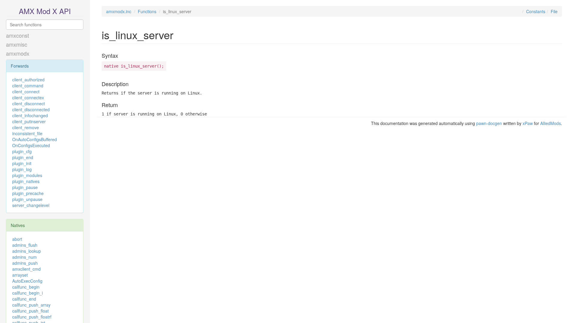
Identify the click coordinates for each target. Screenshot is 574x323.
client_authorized (28, 80)
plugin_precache (28, 193)
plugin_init (21, 163)
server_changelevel (30, 205)
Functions (147, 11)
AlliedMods (550, 123)
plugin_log (22, 169)
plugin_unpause (27, 199)
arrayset (20, 275)
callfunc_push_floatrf (31, 317)
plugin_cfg (22, 151)
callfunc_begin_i (27, 293)
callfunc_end (24, 299)
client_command (27, 86)
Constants (535, 11)
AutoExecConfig (27, 281)
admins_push (25, 263)
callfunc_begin (25, 287)
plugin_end (22, 157)
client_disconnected (31, 109)
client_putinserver (29, 121)
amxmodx (17, 53)
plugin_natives (25, 181)
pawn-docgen (489, 123)
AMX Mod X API (45, 11)
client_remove (25, 127)
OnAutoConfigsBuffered (34, 139)
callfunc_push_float (30, 311)
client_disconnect (28, 103)
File (554, 11)
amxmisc (16, 44)
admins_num (24, 257)
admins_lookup (26, 251)
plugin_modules (27, 175)
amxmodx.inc (118, 11)
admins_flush (24, 245)
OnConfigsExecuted (31, 145)
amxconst (17, 35)
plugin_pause (25, 187)
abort (17, 239)
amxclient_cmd (26, 269)
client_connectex (28, 97)
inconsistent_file (27, 133)
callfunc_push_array (31, 305)
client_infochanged (30, 115)
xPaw (528, 123)
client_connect (25, 92)
